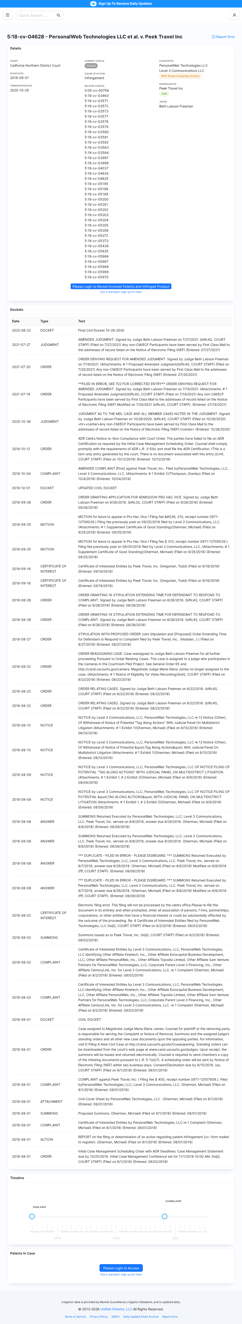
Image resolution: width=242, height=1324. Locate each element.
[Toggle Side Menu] (7, 15)
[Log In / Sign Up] (234, 15)
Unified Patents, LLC (116, 1309)
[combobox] (37, 15)
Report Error (225, 37)
